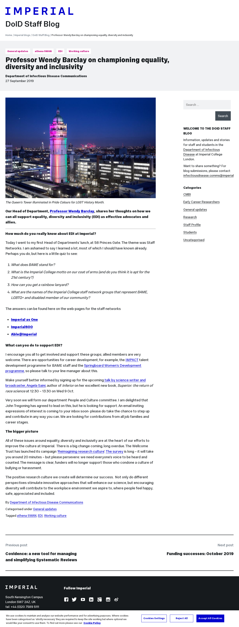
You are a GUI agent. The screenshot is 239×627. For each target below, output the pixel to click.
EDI (60, 51)
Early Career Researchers (201, 202)
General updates (17, 51)
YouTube (82, 599)
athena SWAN (43, 51)
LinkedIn (91, 599)
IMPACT (131, 360)
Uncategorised (193, 240)
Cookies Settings (154, 618)
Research (190, 217)
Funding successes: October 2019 (200, 553)
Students (190, 232)
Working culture (79, 51)
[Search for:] (207, 105)
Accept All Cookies (210, 618)
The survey (114, 451)
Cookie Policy (92, 623)
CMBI (187, 194)
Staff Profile (192, 225)
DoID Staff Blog (32, 24)
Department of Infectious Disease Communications (46, 76)
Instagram (107, 599)
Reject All (182, 618)
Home (8, 35)
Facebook (66, 599)
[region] (119, 618)
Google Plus (99, 599)
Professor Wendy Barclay (72, 211)
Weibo (116, 599)
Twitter (74, 599)
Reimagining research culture (81, 451)
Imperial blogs (22, 35)
